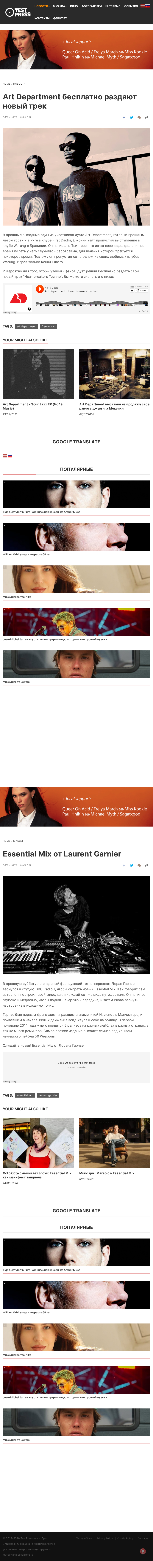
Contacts (143, 1538)
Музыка (59, 6)
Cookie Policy (125, 1538)
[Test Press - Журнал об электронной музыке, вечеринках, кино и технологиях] (19, 12)
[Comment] (139, 117)
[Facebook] (124, 117)
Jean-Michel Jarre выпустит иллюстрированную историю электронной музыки (55, 639)
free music (48, 326)
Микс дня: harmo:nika (17, 596)
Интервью (113, 6)
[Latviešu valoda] (5, 455)
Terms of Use (84, 1538)
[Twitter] (131, 117)
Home (6, 83)
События (131, 6)
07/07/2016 (86, 414)
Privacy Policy (105, 1538)
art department (26, 326)
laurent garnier (48, 1095)
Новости (41, 6)
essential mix (25, 1095)
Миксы (18, 840)
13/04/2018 (10, 414)
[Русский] (10, 455)
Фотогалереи (92, 6)
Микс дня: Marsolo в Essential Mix (107, 1173)
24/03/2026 (10, 1183)
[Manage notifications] (143, 1551)
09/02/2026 (86, 1178)
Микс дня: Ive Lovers (16, 681)
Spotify (61, 18)
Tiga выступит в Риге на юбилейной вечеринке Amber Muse (41, 511)
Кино (74, 6)
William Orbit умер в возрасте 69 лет (27, 554)
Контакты (42, 18)
